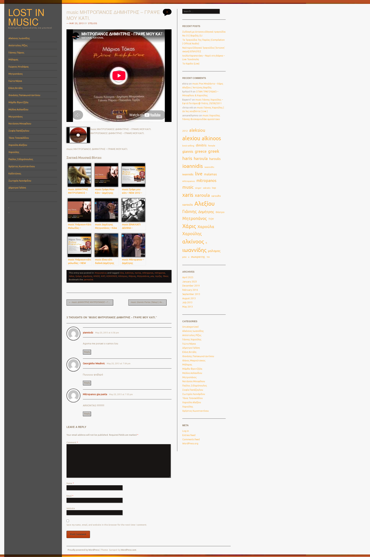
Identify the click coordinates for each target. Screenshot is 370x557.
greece (201, 151)
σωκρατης (198, 256)
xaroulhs (216, 195)
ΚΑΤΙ (103, 276)
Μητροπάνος (15, 74)
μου (152, 276)
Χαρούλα (206, 226)
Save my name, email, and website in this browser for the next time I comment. (106, 525)
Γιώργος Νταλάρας (18, 66)
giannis (187, 152)
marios (138, 273)
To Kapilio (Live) (190, 63)
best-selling (188, 145)
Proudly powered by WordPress (83, 550)
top (214, 187)
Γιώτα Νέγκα (15, 81)
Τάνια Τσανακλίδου (18, 138)
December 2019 (191, 285)
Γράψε (78, 276)
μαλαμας (214, 251)
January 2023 (189, 281)
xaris (187, 195)
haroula (201, 158)
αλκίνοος (193, 241)
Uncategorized (190, 326)
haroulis (215, 159)
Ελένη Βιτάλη (15, 88)
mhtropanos (147, 273)
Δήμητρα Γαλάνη (17, 187)
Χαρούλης (13, 152)
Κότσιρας (122, 276)
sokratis (206, 188)
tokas (71, 276)
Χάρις (189, 226)
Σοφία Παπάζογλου (18, 130)
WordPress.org (190, 443)
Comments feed (191, 439)
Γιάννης (189, 211)
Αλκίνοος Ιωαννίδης (19, 38)
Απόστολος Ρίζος (18, 45)
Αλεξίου (204, 203)
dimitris (201, 145)
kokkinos (129, 273)
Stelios (92, 23)
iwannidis (187, 174)
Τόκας (165, 276)
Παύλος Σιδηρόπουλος (20, 159)
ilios (122, 273)
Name (70, 483)
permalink (88, 279)
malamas (210, 174)
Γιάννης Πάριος (16, 52)
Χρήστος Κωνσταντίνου (21, 166)
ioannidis (192, 166)
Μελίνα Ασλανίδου (18, 109)
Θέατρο (220, 212)
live (199, 173)
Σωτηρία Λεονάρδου (19, 180)
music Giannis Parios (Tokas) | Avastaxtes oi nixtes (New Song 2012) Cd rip (148, 302)
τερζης (158, 276)
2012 (185, 131)
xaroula (202, 195)
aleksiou (197, 130)
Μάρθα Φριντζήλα (18, 102)
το (208, 256)
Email (69, 496)
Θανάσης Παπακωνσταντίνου (24, 95)
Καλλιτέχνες (14, 173)
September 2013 (191, 294)
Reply (87, 352)
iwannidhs (209, 167)
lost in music (26, 16)
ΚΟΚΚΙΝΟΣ (111, 276)
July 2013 (187, 302)
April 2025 (187, 277)
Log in (185, 431)
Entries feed (188, 435)
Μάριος (132, 276)
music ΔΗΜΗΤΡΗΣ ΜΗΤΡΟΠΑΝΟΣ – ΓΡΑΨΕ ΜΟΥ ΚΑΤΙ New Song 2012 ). (91, 302)
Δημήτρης (87, 276)
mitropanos (159, 273)
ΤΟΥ (211, 219)
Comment (72, 442)
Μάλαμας (13, 59)
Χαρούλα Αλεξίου (17, 145)
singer (198, 188)
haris (187, 158)
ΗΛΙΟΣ (96, 276)
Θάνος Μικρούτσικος (193, 360)
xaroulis (187, 204)
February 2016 (190, 290)
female (211, 146)
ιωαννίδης (194, 250)
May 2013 (187, 306)
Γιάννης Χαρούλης (191, 339)
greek (213, 151)
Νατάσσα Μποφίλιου (19, 123)
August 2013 (189, 298)
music (187, 187)
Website (70, 508)
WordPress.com (128, 550)
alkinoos (211, 138)
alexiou (191, 138)
